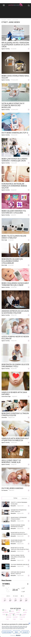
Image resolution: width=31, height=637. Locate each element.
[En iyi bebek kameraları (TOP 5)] (15, 122)
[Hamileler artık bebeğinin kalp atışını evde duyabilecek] (15, 428)
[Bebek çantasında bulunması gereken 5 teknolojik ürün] (15, 147)
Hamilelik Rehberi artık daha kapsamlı (14, 393)
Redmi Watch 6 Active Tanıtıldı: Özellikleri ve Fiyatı (20, 548)
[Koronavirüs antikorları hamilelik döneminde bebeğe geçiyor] (15, 174)
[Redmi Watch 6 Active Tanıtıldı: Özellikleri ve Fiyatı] (6, 549)
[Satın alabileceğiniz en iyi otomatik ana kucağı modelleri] (15, 92)
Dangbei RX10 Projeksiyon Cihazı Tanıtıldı (18, 510)
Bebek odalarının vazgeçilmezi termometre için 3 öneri (15, 284)
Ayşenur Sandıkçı (6, 48)
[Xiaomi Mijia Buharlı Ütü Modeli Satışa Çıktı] (6, 542)
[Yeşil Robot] (19, 612)
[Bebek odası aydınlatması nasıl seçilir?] (15, 63)
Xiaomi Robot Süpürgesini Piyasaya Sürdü (18, 518)
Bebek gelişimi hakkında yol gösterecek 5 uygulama (14, 212)
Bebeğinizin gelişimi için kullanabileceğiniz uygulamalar (12, 261)
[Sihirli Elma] (12, 612)
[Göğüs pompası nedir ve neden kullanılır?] (15, 326)
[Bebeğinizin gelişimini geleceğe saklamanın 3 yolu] (15, 353)
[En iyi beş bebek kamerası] (15, 477)
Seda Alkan (4, 417)
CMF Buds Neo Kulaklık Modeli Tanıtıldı (18, 572)
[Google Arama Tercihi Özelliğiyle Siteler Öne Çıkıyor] (6, 557)
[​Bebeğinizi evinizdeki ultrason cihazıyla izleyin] (15, 405)
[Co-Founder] (16, 617)
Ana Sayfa (4, 19)
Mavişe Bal (13, 505)
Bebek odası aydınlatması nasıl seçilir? (15, 77)
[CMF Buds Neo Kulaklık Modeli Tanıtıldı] (6, 574)
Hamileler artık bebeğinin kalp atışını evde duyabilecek (15, 439)
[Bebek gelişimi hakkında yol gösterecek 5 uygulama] (15, 201)
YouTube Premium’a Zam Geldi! (20, 564)
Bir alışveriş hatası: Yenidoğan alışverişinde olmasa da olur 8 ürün (15, 45)
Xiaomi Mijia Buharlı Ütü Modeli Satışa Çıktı (18, 541)
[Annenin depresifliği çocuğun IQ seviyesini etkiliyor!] (15, 299)
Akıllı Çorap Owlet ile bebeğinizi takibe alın (11, 461)
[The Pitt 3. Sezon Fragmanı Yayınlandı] (6, 504)
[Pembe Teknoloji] (9, 617)
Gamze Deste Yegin (6, 396)
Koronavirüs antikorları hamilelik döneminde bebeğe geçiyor (14, 186)
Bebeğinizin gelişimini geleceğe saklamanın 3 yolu (15, 365)
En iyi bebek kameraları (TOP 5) (15, 133)
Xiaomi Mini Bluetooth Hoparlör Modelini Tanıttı (19, 533)
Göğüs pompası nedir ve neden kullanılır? (15, 337)
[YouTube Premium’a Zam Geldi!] (6, 566)
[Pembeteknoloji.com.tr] (15, 5)
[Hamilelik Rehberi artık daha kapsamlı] (15, 381)
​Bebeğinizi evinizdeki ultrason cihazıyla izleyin (15, 414)
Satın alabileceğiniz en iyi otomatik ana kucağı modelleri (13, 105)
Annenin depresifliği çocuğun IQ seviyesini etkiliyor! (15, 312)
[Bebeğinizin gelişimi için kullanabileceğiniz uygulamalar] (15, 250)
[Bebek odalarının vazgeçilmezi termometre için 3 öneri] (15, 274)
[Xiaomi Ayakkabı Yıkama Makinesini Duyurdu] (6, 527)
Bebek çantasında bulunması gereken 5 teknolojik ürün (14, 160)
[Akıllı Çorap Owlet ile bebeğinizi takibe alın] (15, 452)
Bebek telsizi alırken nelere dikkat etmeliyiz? (14, 237)
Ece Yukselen (5, 490)
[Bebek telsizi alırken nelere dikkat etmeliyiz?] (15, 226)
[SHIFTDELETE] (5, 612)
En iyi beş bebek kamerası (12, 488)
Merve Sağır (4, 240)
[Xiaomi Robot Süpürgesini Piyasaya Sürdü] (6, 519)
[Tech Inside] (26, 612)
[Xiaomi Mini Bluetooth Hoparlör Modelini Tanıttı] (6, 534)
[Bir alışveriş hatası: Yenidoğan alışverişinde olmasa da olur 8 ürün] (15, 33)
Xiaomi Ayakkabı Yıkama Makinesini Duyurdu (18, 525)
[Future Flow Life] (23, 617)
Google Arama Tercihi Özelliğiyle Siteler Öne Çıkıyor (18, 557)
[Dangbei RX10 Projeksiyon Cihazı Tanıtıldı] (6, 512)
